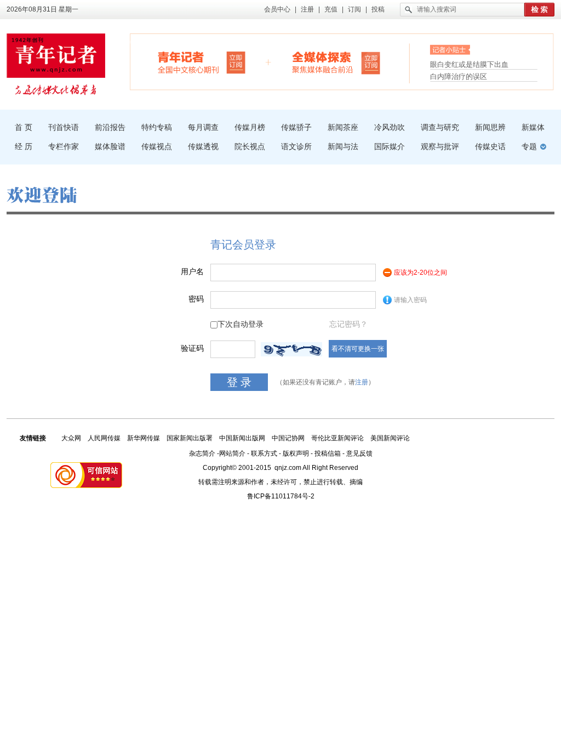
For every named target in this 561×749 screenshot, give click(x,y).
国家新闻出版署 (190, 438)
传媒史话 (490, 146)
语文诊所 (296, 146)
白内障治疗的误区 (458, 76)
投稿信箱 (327, 453)
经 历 (23, 146)
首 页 (23, 127)
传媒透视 (203, 146)
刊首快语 (63, 127)
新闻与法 (343, 146)
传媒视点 (156, 146)
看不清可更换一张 (357, 349)
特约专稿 (156, 127)
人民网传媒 (104, 438)
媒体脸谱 (110, 146)
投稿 (378, 9)
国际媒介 (389, 146)
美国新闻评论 (390, 438)
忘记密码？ (348, 324)
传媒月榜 (249, 127)
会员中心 (277, 9)
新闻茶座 (343, 127)
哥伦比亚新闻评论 (337, 438)
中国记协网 (288, 438)
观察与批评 (440, 146)
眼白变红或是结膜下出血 (469, 64)
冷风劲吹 (389, 127)
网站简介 (232, 453)
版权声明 (296, 453)
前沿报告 (110, 127)
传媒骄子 (296, 127)
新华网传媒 (143, 438)
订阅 (354, 9)
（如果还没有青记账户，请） (325, 382)
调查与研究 (440, 127)
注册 (307, 9)
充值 (330, 9)
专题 (529, 146)
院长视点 (249, 146)
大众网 (71, 438)
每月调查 (203, 127)
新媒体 (533, 127)
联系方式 (264, 453)
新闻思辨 (490, 127)
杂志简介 (202, 453)
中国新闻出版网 (242, 438)
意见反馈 (359, 453)
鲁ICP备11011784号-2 (280, 496)
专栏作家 (63, 146)
